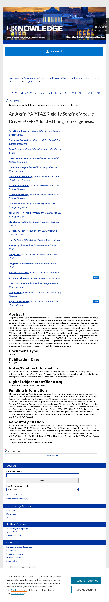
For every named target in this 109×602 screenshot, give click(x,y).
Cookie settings (18, 590)
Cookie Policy (18, 593)
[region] (54, 585)
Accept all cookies (86, 580)
